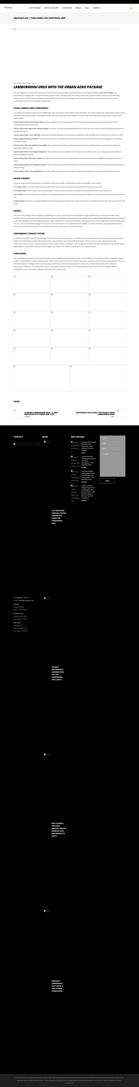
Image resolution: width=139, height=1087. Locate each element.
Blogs (28, 83)
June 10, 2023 (17, 83)
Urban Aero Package (106, 93)
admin (24, 83)
